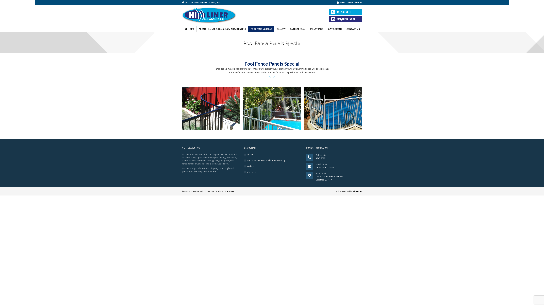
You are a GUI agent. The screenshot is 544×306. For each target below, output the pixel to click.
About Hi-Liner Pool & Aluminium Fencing (266, 160)
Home (250, 154)
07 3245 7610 (343, 12)
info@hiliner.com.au (345, 19)
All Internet (357, 191)
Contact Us (252, 172)
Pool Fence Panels (211, 103)
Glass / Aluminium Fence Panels (272, 104)
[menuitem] (189, 29)
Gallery (250, 166)
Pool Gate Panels (333, 106)
